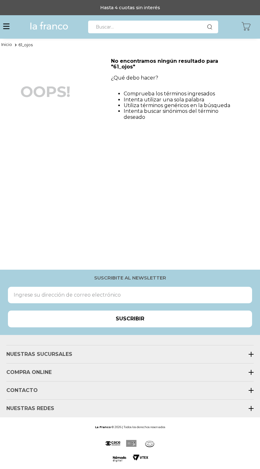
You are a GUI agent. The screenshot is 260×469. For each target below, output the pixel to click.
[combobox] (153, 27)
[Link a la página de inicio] (6, 45)
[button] (6, 27)
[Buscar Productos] (211, 27)
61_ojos (25, 44)
